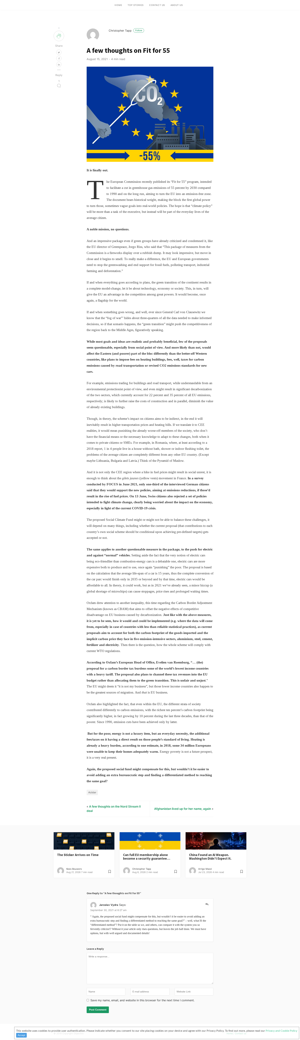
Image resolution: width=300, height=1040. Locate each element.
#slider (92, 792)
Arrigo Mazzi (205, 868)
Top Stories (136, 5)
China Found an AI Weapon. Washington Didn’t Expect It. (210, 857)
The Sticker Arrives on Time (78, 855)
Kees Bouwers (74, 868)
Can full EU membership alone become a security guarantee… (146, 857)
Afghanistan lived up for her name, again (182, 809)
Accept (21, 1035)
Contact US (157, 5)
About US (176, 5)
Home (118, 5)
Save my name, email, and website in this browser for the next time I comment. (142, 1000)
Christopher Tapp (125, 30)
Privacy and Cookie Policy (281, 1030)
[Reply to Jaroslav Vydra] (206, 904)
